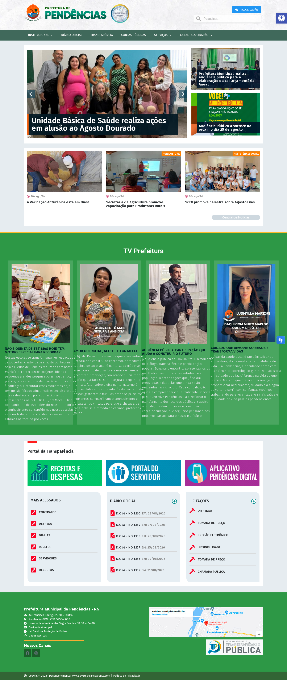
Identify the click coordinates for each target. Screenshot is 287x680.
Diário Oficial (71, 35)
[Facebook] (27, 653)
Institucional (38, 35)
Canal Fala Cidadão (194, 35)
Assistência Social (246, 153)
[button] (281, 18)
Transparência (102, 35)
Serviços (161, 35)
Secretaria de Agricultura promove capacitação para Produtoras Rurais (135, 204)
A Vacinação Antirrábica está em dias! (58, 202)
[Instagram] (36, 653)
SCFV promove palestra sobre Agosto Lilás (220, 202)
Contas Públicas (133, 35)
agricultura (171, 153)
